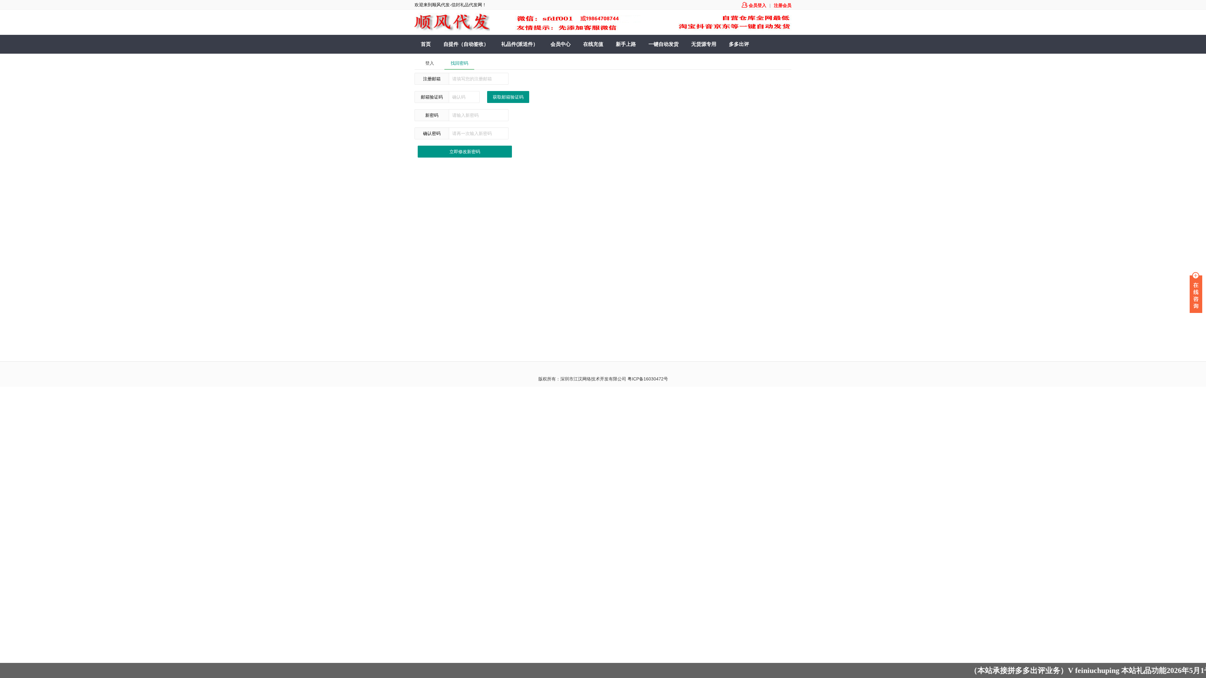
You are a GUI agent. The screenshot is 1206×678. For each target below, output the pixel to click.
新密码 (431, 115)
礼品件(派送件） (519, 44)
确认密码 (432, 133)
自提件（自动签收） (466, 44)
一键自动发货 (664, 44)
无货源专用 (703, 44)
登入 (429, 63)
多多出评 (739, 44)
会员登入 (754, 5)
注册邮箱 (432, 78)
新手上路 (626, 44)
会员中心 (561, 44)
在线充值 (593, 44)
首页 (426, 44)
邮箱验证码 (432, 97)
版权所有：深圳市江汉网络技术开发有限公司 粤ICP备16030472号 (603, 378)
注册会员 (782, 5)
